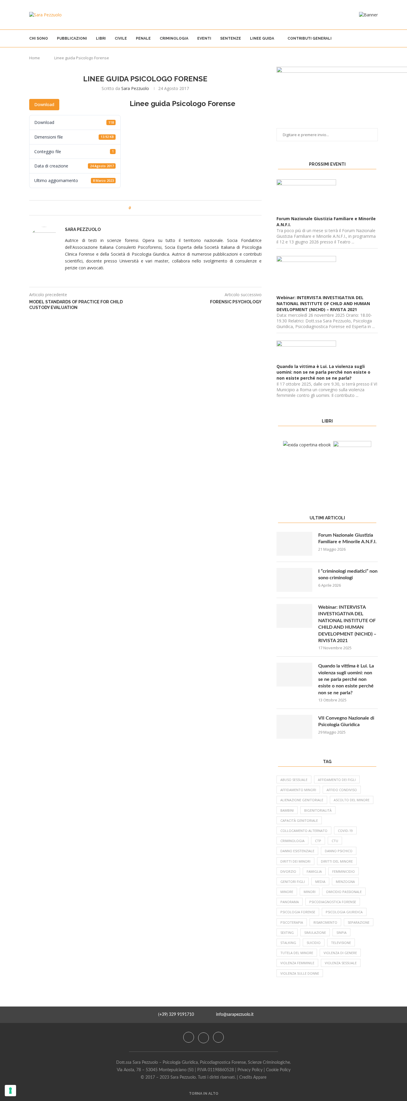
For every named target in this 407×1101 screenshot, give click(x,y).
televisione (341, 942)
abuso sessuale (293, 779)
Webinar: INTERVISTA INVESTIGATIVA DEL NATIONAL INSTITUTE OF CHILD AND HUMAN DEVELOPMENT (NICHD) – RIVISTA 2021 (347, 624)
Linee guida (262, 38)
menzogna (345, 881)
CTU (335, 840)
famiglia (314, 871)
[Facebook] (189, 1037)
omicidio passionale (344, 891)
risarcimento (325, 922)
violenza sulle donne (299, 973)
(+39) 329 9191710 (176, 1015)
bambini (287, 810)
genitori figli (292, 881)
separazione (358, 922)
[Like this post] (134, 208)
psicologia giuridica (344, 912)
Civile (121, 38)
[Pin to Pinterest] (152, 208)
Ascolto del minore (351, 800)
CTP (318, 840)
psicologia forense (297, 912)
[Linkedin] (218, 1037)
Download (44, 104)
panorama (289, 902)
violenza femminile (297, 963)
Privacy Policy (249, 1070)
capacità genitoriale (299, 820)
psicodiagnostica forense (332, 902)
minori (310, 891)
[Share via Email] (157, 208)
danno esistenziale (297, 851)
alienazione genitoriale (301, 800)
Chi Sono (38, 38)
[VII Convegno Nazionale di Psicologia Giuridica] (294, 727)
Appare (259, 1077)
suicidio (314, 942)
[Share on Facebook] (140, 208)
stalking (288, 942)
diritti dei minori (295, 861)
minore (286, 891)
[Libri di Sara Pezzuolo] (307, 445)
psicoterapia (291, 922)
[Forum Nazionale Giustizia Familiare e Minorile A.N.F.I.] (294, 544)
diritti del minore (337, 861)
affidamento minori (298, 790)
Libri (101, 38)
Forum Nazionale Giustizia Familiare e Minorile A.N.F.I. (347, 538)
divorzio (288, 871)
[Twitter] (204, 1037)
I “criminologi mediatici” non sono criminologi (348, 574)
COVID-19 (345, 830)
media (320, 881)
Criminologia (174, 38)
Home (34, 57)
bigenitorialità (318, 810)
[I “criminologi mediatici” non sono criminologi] (294, 580)
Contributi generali (310, 38)
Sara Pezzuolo (135, 88)
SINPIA (341, 932)
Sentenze (230, 38)
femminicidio (343, 871)
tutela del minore (296, 953)
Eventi (204, 38)
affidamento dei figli (337, 779)
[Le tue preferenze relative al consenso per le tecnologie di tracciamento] (10, 1090)
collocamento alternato (303, 830)
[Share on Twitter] (146, 208)
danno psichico (338, 851)
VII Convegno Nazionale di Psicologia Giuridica (346, 721)
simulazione (315, 932)
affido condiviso (342, 790)
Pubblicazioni (72, 38)
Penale (143, 38)
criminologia (292, 840)
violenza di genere (340, 953)
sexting (287, 932)
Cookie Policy (278, 1070)
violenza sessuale (341, 963)
